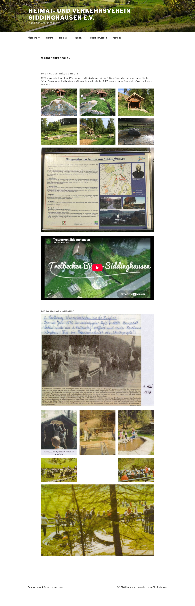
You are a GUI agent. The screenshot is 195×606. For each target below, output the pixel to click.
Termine (49, 37)
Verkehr (78, 37)
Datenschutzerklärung (39, 587)
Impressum (57, 587)
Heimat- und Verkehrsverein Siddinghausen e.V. (80, 14)
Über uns (32, 37)
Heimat (63, 37)
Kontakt (117, 37)
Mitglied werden (98, 37)
